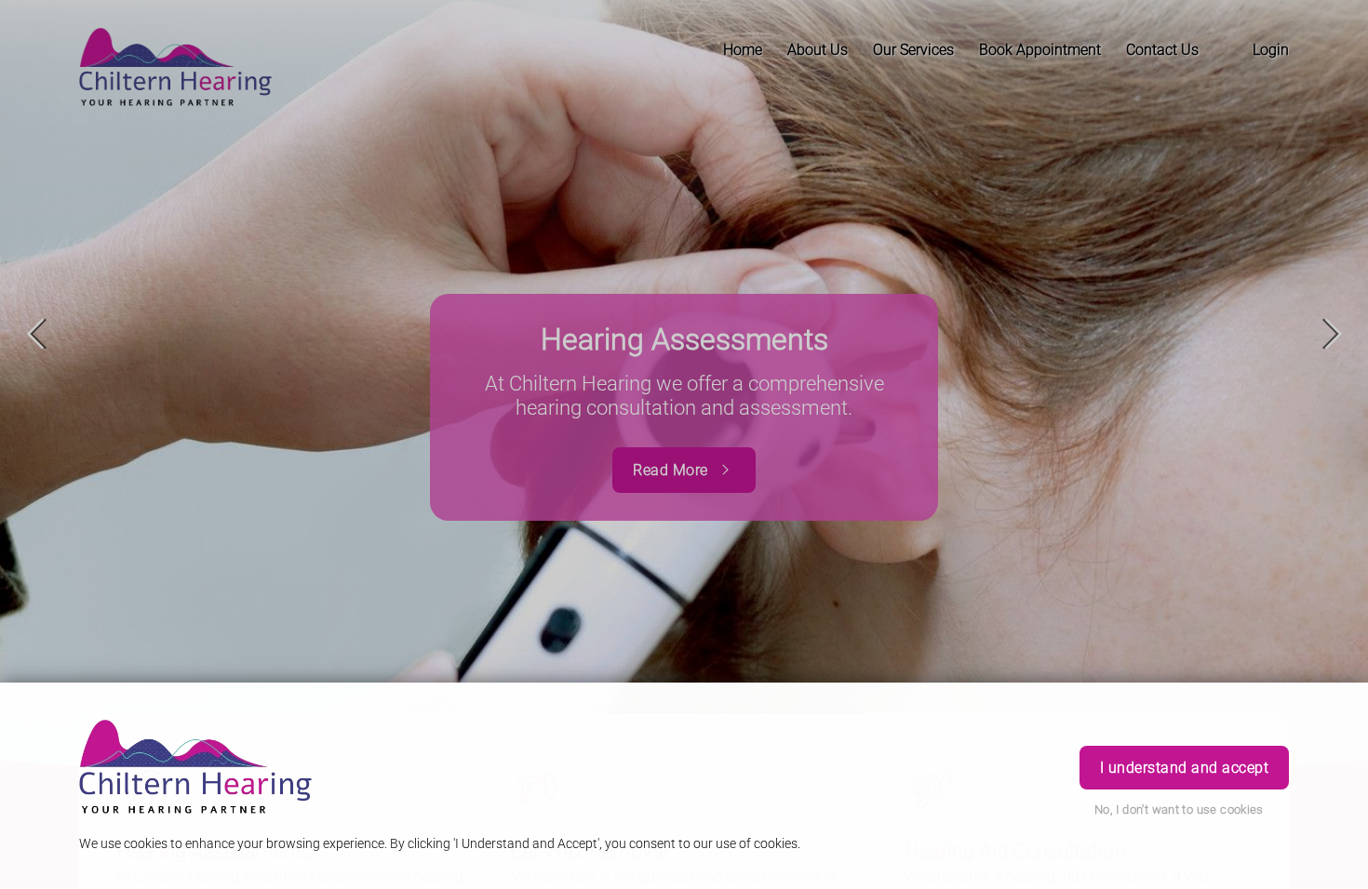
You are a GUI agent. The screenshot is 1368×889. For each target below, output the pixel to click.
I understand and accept (1184, 767)
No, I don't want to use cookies (1179, 809)
